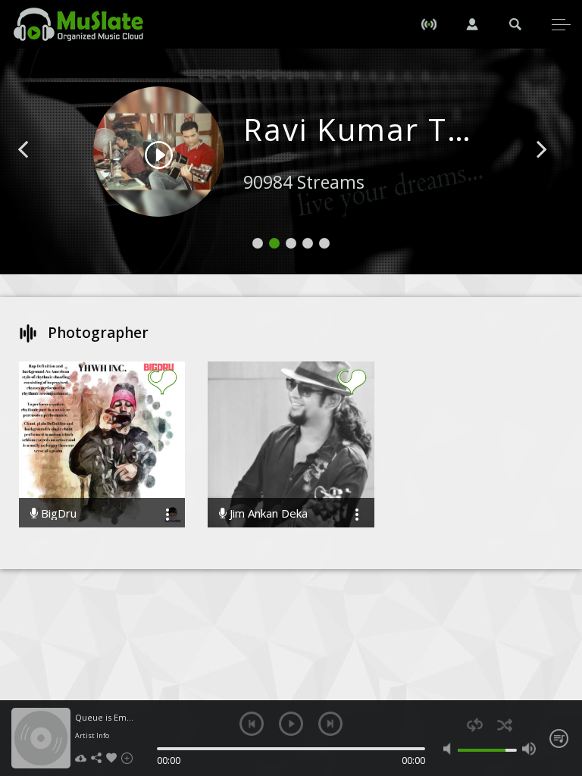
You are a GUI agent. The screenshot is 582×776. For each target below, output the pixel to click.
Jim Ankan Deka (267, 513)
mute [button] (450, 749)
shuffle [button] (504, 724)
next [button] (330, 724)
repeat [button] (474, 724)
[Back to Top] (559, 677)
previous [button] (251, 724)
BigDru (57, 513)
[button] (40, 172)
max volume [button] (529, 749)
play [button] (291, 724)
